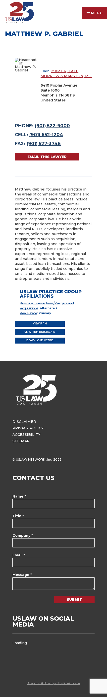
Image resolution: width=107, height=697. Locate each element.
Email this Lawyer (46, 157)
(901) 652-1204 (46, 134)
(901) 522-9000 (52, 125)
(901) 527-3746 (44, 143)
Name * (19, 496)
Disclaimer (24, 421)
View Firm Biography (39, 332)
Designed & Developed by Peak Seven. (53, 683)
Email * (18, 555)
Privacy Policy (28, 428)
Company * (22, 535)
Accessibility (26, 434)
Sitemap (21, 441)
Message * (22, 574)
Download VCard (40, 340)
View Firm (40, 323)
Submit (74, 599)
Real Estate (28, 313)
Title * (18, 516)
